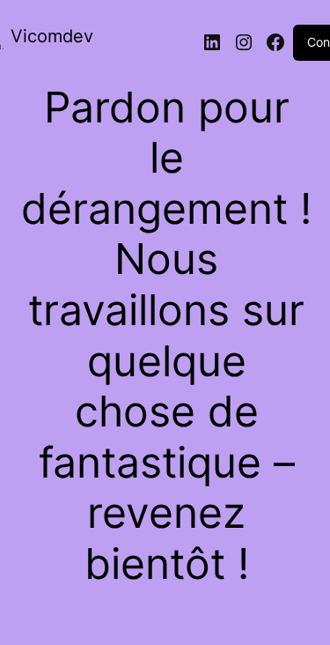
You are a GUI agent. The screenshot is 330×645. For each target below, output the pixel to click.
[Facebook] (275, 42)
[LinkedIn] (212, 42)
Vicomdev (52, 36)
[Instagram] (243, 42)
